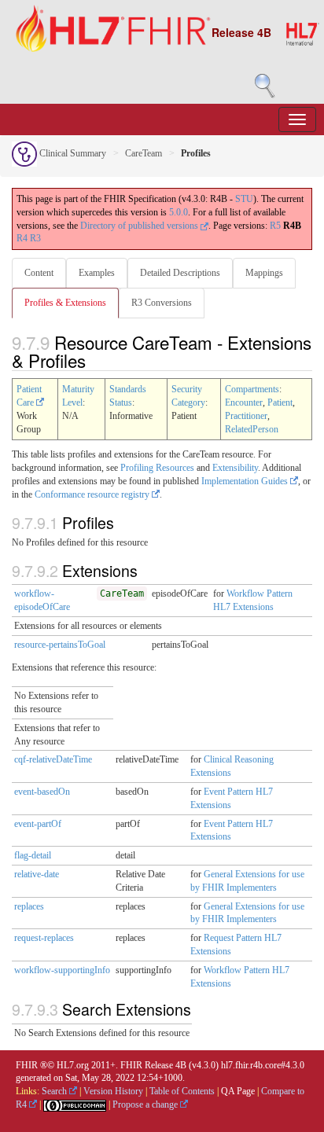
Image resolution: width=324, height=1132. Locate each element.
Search (55, 1091)
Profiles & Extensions (65, 302)
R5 (275, 225)
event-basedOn (42, 791)
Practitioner (246, 415)
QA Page (238, 1091)
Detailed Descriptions (180, 272)
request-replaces (44, 937)
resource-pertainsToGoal (59, 644)
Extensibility (235, 467)
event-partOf (37, 823)
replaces (29, 906)
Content (38, 272)
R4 (22, 238)
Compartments (252, 389)
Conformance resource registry (93, 494)
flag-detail (32, 855)
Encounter (244, 402)
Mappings (264, 272)
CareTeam (143, 153)
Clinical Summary (71, 153)
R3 (35, 238)
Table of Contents (182, 1091)
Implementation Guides (245, 481)
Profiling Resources (157, 467)
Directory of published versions (140, 225)
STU (244, 198)
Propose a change (146, 1104)
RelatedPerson (251, 429)
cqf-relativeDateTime (53, 759)
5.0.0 (178, 212)
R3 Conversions (161, 302)
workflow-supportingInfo (62, 970)
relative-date (36, 874)
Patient (280, 402)
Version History (113, 1091)
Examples (97, 272)
